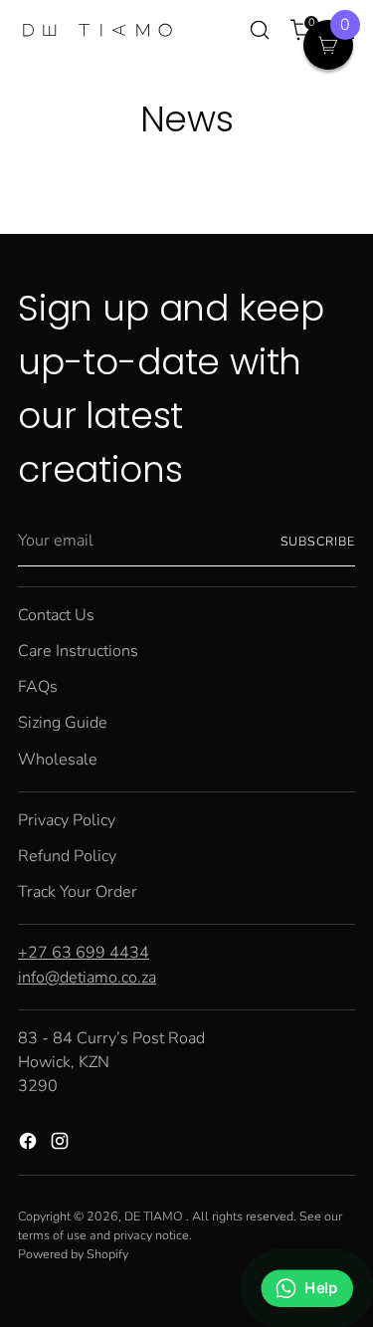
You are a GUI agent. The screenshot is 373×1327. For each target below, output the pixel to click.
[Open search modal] (259, 30)
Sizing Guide (62, 723)
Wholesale (57, 760)
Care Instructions (78, 651)
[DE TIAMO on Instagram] (62, 1144)
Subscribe (317, 541)
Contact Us (56, 615)
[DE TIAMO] (97, 30)
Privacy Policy (66, 820)
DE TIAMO (155, 1216)
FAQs (38, 687)
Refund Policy (67, 856)
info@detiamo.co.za (87, 978)
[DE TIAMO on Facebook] (30, 1144)
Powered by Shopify (73, 1253)
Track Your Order (77, 892)
